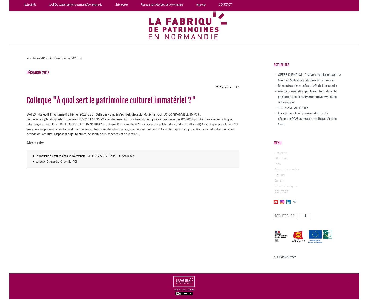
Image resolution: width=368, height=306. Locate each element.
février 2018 (71, 58)
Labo (278, 164)
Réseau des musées (287, 169)
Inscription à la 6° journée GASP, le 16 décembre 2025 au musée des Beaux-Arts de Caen (307, 119)
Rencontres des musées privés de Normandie (307, 85)
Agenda (279, 175)
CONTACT (281, 191)
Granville (65, 161)
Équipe (279, 180)
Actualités (128, 156)
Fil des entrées (286, 257)
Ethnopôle (53, 161)
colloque (41, 161)
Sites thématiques (286, 186)
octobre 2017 (38, 58)
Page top (350, 282)
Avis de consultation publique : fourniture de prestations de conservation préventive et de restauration (307, 97)
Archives (55, 58)
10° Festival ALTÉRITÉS (293, 108)
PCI (75, 161)
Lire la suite (35, 142)
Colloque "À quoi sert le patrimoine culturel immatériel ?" (111, 100)
